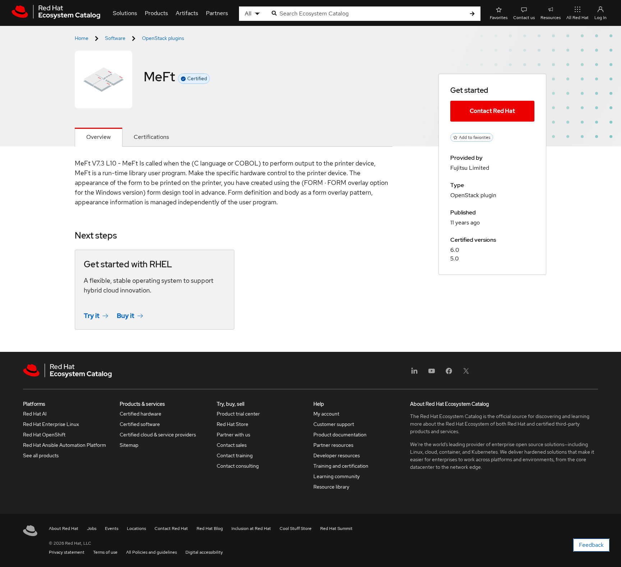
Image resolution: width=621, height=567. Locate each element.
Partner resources (333, 445)
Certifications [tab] (151, 137)
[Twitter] (466, 373)
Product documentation (340, 434)
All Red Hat (577, 18)
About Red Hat (63, 528)
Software (115, 38)
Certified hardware (140, 413)
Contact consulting (238, 466)
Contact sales (232, 445)
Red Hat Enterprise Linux (51, 424)
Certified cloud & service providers (158, 434)
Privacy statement (66, 552)
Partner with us (233, 434)
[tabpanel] (233, 249)
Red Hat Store (232, 424)
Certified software (140, 424)
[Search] (472, 14)
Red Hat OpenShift (44, 434)
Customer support (333, 424)
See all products (41, 455)
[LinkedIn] (414, 373)
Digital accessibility (204, 552)
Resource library (331, 487)
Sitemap (129, 445)
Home (81, 38)
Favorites (498, 18)
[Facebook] (449, 373)
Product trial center (238, 413)
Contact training (235, 455)
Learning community (336, 476)
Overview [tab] (98, 137)
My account (326, 413)
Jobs (91, 528)
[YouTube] (431, 373)
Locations (136, 528)
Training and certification (340, 466)
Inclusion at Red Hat (251, 528)
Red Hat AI (35, 413)
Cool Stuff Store (296, 528)
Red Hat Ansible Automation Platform (64, 445)
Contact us (524, 18)
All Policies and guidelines (151, 552)
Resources (550, 18)
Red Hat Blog (210, 528)
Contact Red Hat (492, 111)
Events (111, 528)
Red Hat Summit (336, 528)
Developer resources (336, 455)
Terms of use (105, 552)
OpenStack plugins (163, 38)
